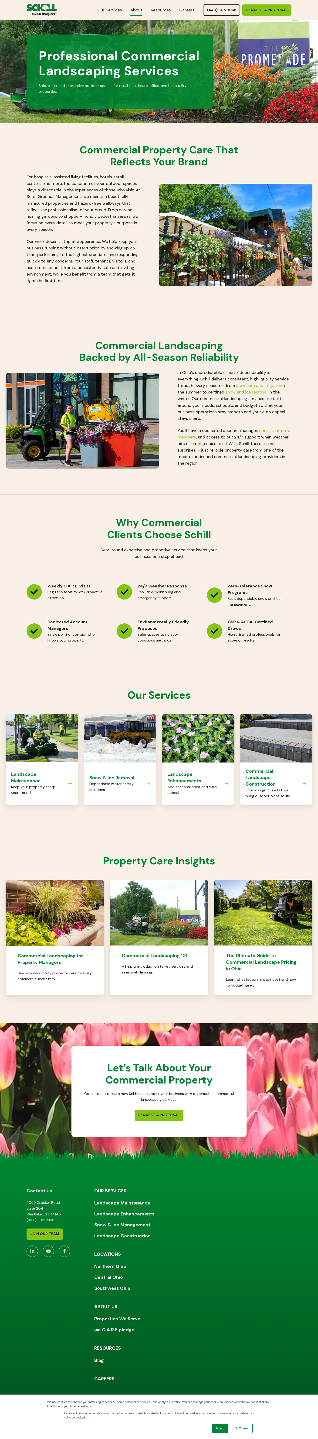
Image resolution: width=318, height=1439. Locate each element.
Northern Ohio (110, 1266)
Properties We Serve (117, 1319)
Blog (99, 1360)
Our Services (109, 10)
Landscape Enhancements (124, 1214)
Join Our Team (44, 1233)
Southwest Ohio (112, 1288)
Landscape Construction (122, 1236)
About (136, 10)
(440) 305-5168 (221, 9)
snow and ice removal (246, 392)
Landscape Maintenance (122, 1203)
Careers (187, 10)
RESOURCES (107, 1348)
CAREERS (104, 1379)
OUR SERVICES (110, 1191)
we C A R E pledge (114, 1330)
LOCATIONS (107, 1254)
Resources (161, 10)
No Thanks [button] (242, 1428)
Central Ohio (108, 1277)
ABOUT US (105, 1307)
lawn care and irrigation (259, 385)
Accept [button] (220, 1428)
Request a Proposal (267, 9)
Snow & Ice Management (122, 1225)
